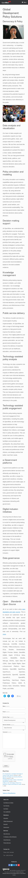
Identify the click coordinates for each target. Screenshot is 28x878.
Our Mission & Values (8, 802)
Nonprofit (6, 824)
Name (6, 706)
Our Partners (7, 805)
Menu (25, 2)
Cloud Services (7, 840)
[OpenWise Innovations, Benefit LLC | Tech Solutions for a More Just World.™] (6, 2)
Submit (5, 765)
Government (6, 827)
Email (6, 711)
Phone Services (7, 843)
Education (6, 818)
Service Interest (8, 724)
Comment (7, 732)
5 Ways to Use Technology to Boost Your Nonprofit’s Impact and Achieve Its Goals (12, 783)
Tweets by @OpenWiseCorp (9, 793)
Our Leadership (7, 811)
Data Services (7, 833)
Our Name (6, 808)
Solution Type (8, 717)
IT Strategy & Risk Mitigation (10, 836)
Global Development (8, 821)
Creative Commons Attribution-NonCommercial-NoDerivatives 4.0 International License (14, 873)
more (4, 634)
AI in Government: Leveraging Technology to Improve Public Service (13, 774)
